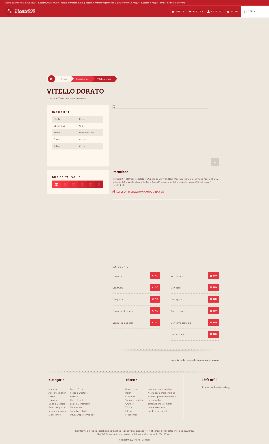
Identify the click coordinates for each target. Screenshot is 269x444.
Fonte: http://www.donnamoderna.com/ (66, 98)
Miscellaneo (82, 78)
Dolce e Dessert (56, 403)
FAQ (160, 433)
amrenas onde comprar (160, 403)
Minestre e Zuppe (57, 411)
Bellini (128, 392)
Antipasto (53, 389)
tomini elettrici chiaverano (172, 2)
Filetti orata (131, 414)
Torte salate (76, 407)
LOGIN (234, 11)
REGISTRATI (217, 11)
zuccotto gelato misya (48, 2)
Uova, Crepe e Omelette (82, 414)
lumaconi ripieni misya (128, 2)
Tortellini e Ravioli (79, 411)
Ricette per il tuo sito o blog (216, 387)
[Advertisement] (134, 43)
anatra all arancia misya (160, 389)
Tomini (128, 407)
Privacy (168, 433)
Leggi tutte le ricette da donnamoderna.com (195, 360)
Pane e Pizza (76, 389)
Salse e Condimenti (80, 403)
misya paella (154, 400)
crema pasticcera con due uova (20, 2)
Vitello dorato (104, 78)
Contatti (146, 439)
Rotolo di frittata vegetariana (100, 2)
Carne (51, 396)
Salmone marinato (134, 400)
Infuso (128, 411)
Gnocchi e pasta (56, 407)
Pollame (74, 396)
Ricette (64, 78)
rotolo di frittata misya (72, 2)
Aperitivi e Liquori (57, 392)
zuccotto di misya (149, 2)
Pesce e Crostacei (79, 392)
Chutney (129, 403)
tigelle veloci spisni (157, 411)
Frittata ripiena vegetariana (162, 396)
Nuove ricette (132, 389)
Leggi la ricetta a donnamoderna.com (140, 191)
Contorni (52, 400)
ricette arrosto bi (156, 407)
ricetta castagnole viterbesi (161, 392)
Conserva (130, 396)
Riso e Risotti (76, 400)
